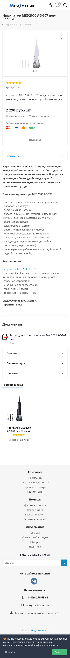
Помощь (35, 499)
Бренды (35, 532)
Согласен (59, 652)
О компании (35, 477)
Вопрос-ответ (35, 510)
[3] (13, 83)
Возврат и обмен (35, 514)
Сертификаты (35, 491)
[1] (7, 83)
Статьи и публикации (35, 537)
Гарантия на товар (35, 519)
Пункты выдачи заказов (35, 482)
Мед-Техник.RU (40, 630)
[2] (10, 83)
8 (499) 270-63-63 (37, 597)
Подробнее (11, 652)
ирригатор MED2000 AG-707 (21, 269)
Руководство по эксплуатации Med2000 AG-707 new (38, 337)
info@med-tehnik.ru (37, 605)
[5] (19, 83)
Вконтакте (34, 581)
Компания (35, 472)
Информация (35, 527)
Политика (35, 546)
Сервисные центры (35, 487)
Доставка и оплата (35, 505)
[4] (16, 83)
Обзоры (35, 542)
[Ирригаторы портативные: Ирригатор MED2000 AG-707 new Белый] (35, 52)
